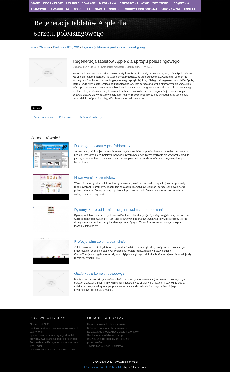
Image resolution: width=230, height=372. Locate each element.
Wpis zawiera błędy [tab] (91, 117)
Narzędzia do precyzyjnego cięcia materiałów (113, 331)
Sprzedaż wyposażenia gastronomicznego (54, 338)
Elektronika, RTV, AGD (66, 47)
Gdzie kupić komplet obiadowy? (99, 273)
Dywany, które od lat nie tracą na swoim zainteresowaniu (119, 209)
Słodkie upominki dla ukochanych (106, 335)
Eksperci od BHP (39, 324)
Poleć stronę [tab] (66, 117)
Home (33, 47)
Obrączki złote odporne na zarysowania (52, 349)
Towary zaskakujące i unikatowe (105, 346)
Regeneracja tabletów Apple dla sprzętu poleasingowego (114, 47)
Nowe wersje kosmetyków (94, 177)
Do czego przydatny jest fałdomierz (102, 145)
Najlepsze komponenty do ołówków (107, 328)
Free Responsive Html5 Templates (104, 367)
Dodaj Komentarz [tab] (43, 117)
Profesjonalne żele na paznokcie (100, 241)
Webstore (44, 47)
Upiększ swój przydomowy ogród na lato (52, 335)
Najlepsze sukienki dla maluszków (106, 324)
